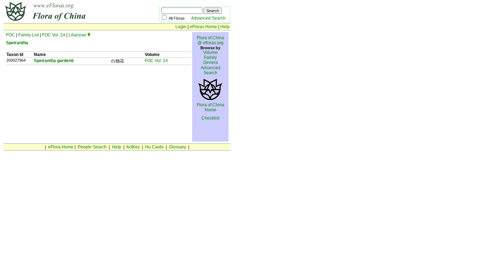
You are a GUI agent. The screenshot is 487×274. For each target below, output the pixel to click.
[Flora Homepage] (70, 20)
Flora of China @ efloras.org (210, 40)
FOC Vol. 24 (53, 34)
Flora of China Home (210, 107)
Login (180, 26)
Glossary (177, 146)
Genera (210, 62)
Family (210, 57)
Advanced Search (208, 18)
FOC (10, 34)
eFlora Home (60, 146)
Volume (210, 52)
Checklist (210, 118)
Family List (28, 34)
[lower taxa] (89, 34)
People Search (92, 146)
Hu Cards (154, 146)
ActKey (133, 146)
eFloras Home (203, 26)
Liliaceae (77, 34)
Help (225, 26)
